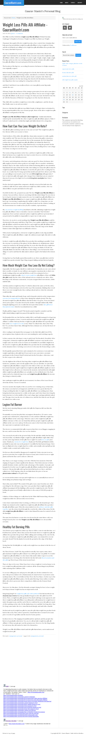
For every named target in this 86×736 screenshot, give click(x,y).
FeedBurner (73, 45)
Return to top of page (9, 733)
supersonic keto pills (68, 69)
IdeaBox (81, 733)
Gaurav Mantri (66, 733)
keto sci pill (45, 440)
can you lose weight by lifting (14, 209)
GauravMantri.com (13, 3)
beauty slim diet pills (68, 72)
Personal (19, 636)
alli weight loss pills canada (70, 80)
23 (63, 99)
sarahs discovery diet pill (69, 76)
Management (12, 636)
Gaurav (13, 33)
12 (72, 95)
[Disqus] (29, 661)
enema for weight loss (21, 442)
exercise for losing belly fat (11, 298)
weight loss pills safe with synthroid (27, 593)
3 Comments (19, 33)
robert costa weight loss (29, 275)
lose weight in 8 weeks (17, 323)
